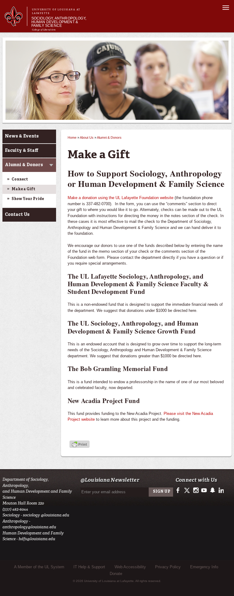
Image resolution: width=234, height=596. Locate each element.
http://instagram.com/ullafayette (196, 490)
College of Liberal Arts (44, 29)
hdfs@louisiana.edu (37, 538)
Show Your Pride (28, 199)
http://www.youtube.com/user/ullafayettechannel (204, 490)
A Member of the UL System (39, 567)
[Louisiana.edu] (15, 23)
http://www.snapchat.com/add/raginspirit (212, 490)
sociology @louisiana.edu (46, 515)
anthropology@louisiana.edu (29, 527)
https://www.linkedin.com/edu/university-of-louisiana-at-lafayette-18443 (220, 490)
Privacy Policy (168, 567)
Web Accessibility (130, 567)
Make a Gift (23, 189)
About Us (87, 137)
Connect (20, 179)
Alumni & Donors (24, 165)
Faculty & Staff (21, 150)
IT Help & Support (89, 567)
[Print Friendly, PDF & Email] (79, 445)
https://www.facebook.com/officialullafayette (179, 490)
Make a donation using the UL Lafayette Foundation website (120, 197)
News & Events (22, 136)
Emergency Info (204, 567)
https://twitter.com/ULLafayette (187, 490)
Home (72, 137)
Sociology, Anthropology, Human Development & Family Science (58, 22)
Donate (116, 573)
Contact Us (17, 214)
